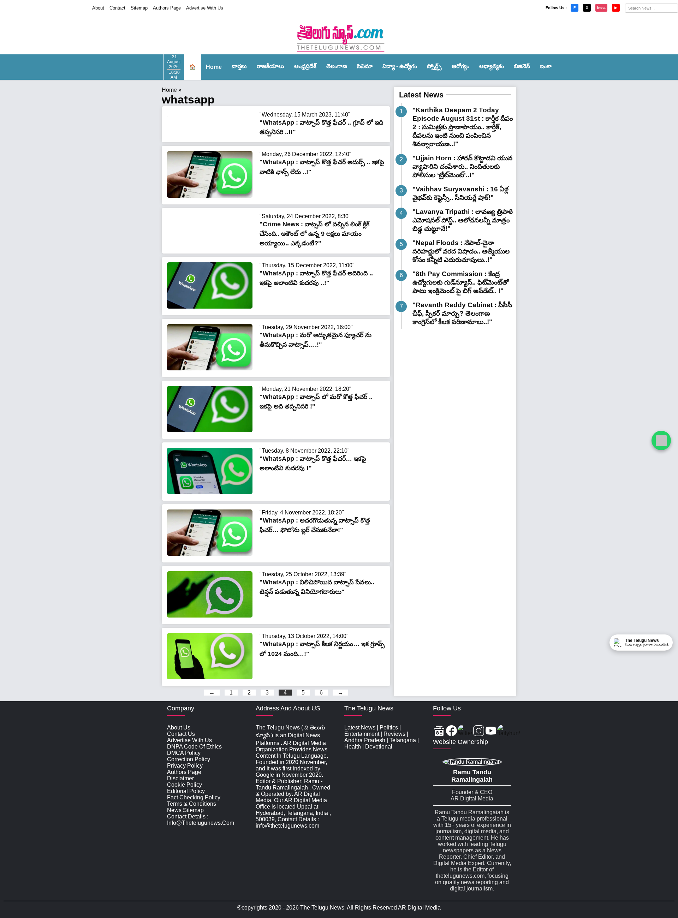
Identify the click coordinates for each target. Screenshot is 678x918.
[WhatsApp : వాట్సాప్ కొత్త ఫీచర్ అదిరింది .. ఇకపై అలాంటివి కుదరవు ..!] (209, 307)
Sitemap (139, 8)
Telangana (402, 740)
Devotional (378, 747)
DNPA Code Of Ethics (194, 747)
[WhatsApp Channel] (661, 440)
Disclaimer (180, 778)
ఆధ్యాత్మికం (491, 66)
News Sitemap (185, 810)
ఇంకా (546, 66)
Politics (389, 728)
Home (214, 67)
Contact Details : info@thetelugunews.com (200, 819)
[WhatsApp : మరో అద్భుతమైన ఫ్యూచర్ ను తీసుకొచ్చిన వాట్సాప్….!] (209, 368)
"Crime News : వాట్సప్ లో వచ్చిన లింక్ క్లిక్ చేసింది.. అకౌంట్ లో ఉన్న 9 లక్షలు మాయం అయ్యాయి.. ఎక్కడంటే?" (314, 234)
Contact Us (181, 734)
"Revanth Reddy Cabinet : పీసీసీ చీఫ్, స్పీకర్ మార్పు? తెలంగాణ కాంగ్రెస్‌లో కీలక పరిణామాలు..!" (462, 313)
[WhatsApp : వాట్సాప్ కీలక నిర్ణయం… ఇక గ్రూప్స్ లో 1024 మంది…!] (209, 677)
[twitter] (465, 731)
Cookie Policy (184, 785)
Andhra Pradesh (364, 740)
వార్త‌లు (239, 66)
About (98, 8)
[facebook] (451, 731)
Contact (117, 8)
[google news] (439, 731)
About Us (178, 728)
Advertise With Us (204, 8)
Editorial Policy (186, 791)
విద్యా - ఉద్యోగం (399, 66)
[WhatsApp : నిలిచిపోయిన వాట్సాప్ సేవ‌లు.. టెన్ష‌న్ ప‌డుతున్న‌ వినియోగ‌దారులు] (209, 616)
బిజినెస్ (522, 66)
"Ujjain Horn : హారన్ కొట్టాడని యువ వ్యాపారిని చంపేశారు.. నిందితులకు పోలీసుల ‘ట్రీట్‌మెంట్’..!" (462, 166)
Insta (601, 8)
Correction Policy (188, 759)
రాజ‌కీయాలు (270, 66)
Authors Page (167, 8)
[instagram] (478, 731)
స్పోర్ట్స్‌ (434, 66)
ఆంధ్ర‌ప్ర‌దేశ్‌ (305, 66)
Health (352, 747)
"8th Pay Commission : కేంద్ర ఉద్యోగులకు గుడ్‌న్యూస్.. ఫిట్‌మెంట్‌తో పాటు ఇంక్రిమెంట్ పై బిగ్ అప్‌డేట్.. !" (460, 282)
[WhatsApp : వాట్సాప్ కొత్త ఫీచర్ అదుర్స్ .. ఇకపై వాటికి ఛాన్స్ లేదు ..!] (209, 196)
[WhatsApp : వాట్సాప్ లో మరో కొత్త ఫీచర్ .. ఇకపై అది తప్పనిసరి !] (209, 430)
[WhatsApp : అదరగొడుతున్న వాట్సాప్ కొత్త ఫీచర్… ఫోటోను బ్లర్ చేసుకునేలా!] (209, 554)
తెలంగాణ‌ (336, 66)
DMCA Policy (184, 753)
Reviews (394, 734)
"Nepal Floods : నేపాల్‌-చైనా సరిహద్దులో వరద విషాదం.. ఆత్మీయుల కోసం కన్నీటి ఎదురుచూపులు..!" (461, 251)
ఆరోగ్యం (460, 66)
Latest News (421, 94)
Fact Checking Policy (193, 797)
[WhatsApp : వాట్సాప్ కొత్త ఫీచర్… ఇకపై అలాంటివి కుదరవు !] (209, 492)
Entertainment (361, 734)
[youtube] (491, 731)
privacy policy (185, 766)
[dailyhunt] (508, 731)
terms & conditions (191, 804)
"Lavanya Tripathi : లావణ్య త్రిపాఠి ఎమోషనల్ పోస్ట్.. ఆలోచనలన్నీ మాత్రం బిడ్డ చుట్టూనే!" (462, 220)
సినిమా (365, 66)
